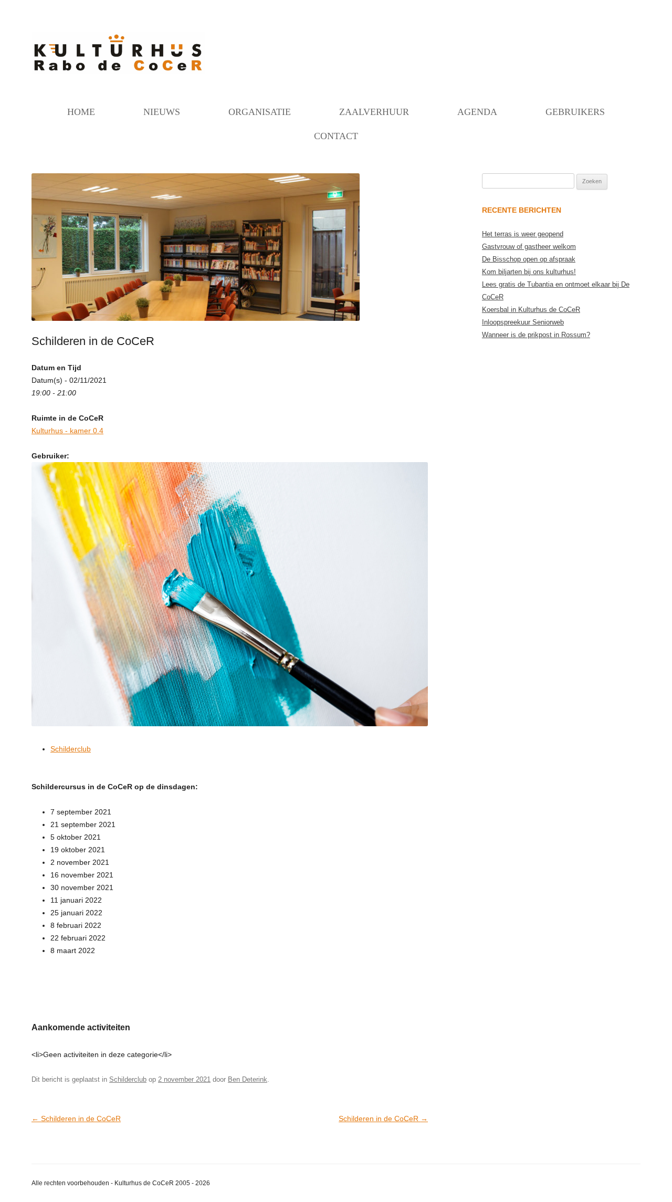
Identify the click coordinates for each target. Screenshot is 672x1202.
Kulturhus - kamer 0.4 (67, 430)
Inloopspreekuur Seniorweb (523, 322)
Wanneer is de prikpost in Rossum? (536, 335)
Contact (336, 136)
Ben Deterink (247, 1079)
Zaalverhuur (374, 112)
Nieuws (161, 112)
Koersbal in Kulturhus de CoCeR (531, 309)
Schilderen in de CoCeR (76, 1118)
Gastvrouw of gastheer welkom (529, 246)
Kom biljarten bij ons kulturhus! (529, 272)
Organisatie (259, 112)
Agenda (477, 112)
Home (81, 112)
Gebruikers (575, 112)
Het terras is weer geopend (522, 234)
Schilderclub (70, 749)
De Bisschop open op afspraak (528, 259)
